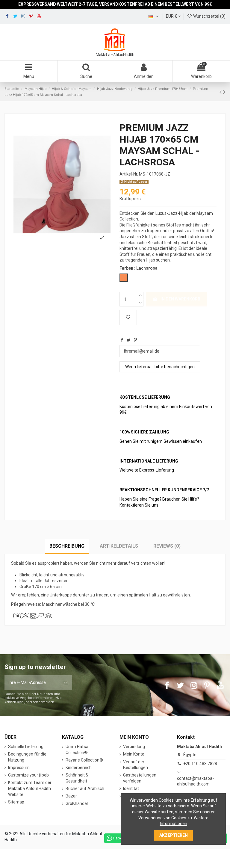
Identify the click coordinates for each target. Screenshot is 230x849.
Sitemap (16, 802)
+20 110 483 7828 (200, 763)
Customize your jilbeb (28, 775)
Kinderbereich (79, 767)
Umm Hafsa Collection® (77, 749)
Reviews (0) (167, 546)
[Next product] (224, 92)
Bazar (71, 796)
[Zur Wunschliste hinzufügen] (128, 317)
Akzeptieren (173, 835)
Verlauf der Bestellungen (135, 764)
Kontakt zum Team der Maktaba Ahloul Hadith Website (30, 788)
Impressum (19, 767)
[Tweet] (129, 340)
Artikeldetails (119, 546)
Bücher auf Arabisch (85, 788)
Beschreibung (66, 546)
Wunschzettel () (209, 16)
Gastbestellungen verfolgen (139, 778)
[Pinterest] (135, 340)
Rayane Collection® (84, 760)
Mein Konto (133, 754)
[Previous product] (221, 92)
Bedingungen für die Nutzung (27, 757)
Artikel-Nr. (128, 174)
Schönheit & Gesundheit (77, 778)
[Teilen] (122, 340)
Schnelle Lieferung (25, 746)
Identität (131, 788)
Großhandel (77, 803)
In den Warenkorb (180, 299)
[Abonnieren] (66, 682)
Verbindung (134, 746)
